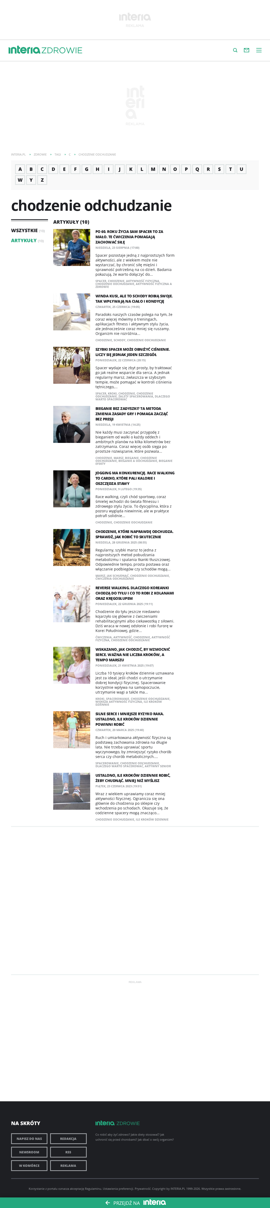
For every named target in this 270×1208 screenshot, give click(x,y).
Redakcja (68, 1138)
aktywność (122, 637)
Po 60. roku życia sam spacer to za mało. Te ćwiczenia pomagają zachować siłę (129, 237)
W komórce (29, 1165)
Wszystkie (24, 230)
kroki (112, 393)
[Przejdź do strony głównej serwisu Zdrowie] (62, 50)
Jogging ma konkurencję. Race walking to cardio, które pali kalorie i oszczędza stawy (135, 478)
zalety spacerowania (135, 396)
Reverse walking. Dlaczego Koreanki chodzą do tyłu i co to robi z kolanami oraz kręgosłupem (134, 593)
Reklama (68, 1165)
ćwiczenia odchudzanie (114, 578)
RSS (68, 1152)
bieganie (132, 458)
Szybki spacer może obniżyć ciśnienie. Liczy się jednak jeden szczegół (132, 352)
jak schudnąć (118, 576)
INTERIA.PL (178, 1189)
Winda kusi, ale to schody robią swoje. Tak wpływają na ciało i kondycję (134, 298)
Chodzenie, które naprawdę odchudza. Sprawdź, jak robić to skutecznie (134, 534)
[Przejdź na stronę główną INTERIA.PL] (24, 50)
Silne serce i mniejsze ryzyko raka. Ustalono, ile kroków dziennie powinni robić (129, 719)
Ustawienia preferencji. (118, 1189)
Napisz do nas (29, 1138)
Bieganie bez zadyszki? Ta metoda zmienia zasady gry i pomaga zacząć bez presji (131, 414)
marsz (118, 458)
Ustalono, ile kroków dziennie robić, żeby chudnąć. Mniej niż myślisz (132, 778)
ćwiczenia (103, 637)
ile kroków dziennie (152, 819)
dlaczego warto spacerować (119, 766)
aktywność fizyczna (142, 281)
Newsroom (29, 1152)
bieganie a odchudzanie (137, 461)
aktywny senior (158, 766)
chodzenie (116, 281)
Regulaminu (93, 1189)
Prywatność (143, 1189)
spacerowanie (117, 699)
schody (120, 340)
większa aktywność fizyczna (118, 702)
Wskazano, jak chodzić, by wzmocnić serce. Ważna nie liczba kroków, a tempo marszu (132, 654)
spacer (100, 281)
